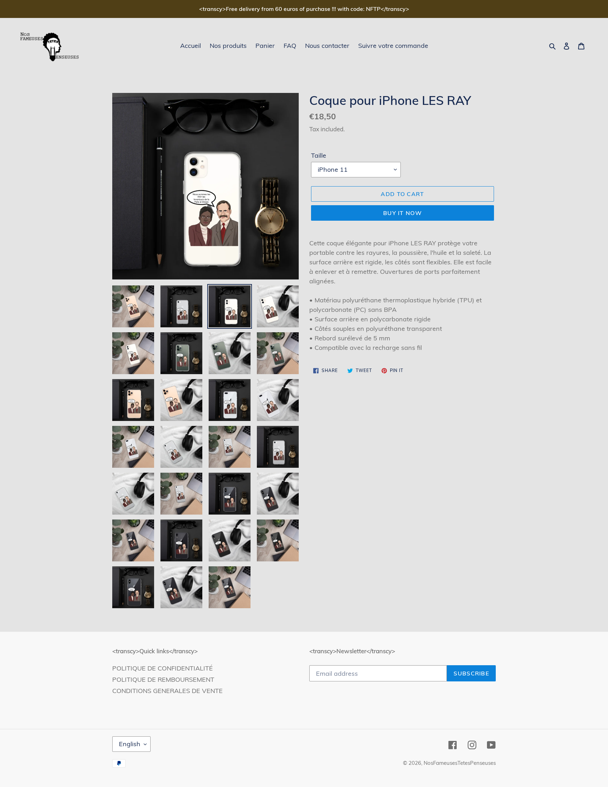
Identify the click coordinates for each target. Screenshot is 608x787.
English (129, 744)
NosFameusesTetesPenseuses (460, 763)
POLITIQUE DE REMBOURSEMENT (163, 679)
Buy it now (402, 212)
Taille (318, 155)
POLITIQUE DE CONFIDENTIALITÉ (162, 668)
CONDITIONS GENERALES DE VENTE (167, 691)
